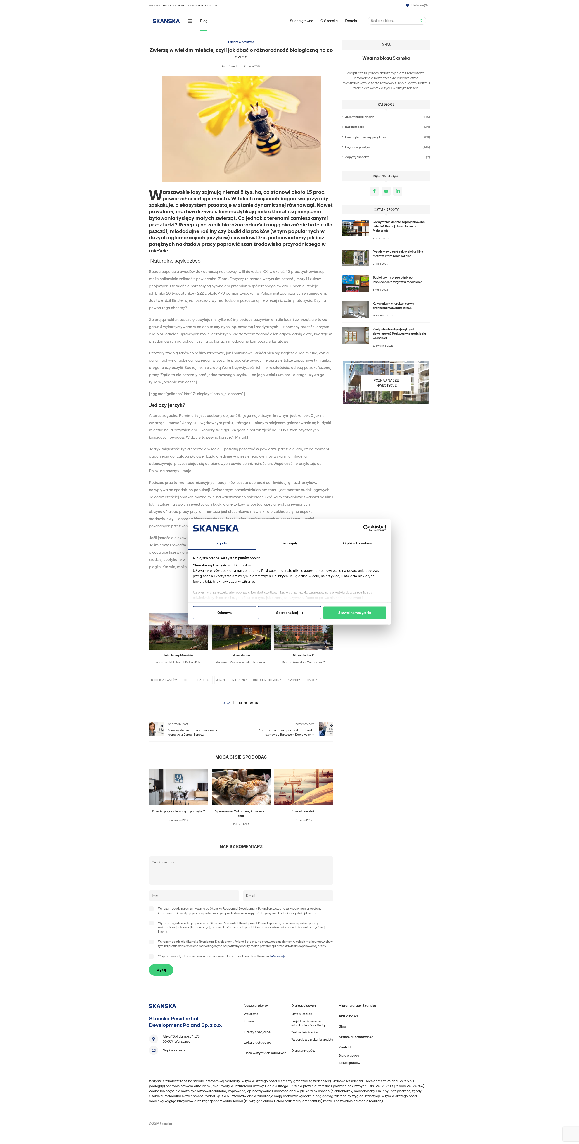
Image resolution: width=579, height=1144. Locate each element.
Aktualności (348, 1016)
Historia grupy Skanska (357, 1005)
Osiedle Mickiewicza (267, 680)
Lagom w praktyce (241, 42)
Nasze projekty (256, 1005)
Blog (203, 21)
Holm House (241, 655)
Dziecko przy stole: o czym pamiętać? (178, 811)
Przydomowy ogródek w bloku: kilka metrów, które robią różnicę (398, 254)
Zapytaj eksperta (387, 157)
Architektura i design (387, 117)
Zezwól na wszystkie (354, 613)
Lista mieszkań (301, 1014)
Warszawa (251, 1014)
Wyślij (161, 970)
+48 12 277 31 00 (208, 5)
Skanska (311, 680)
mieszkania (239, 680)
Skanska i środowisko (356, 1037)
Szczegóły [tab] (289, 543)
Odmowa (224, 613)
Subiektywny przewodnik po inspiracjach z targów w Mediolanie (397, 280)
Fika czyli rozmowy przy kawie (387, 137)
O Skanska (329, 21)
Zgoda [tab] (222, 543)
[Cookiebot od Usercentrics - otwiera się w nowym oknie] (366, 528)
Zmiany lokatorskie (304, 1032)
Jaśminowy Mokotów (179, 655)
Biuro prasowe (349, 1055)
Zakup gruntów (349, 1063)
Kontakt (351, 21)
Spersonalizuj (287, 613)
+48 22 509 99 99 (173, 5)
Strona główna (301, 21)
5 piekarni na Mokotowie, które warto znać (241, 813)
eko (185, 680)
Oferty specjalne (257, 1032)
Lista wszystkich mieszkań (265, 1053)
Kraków (249, 1021)
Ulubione (419, 5)
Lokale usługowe (257, 1042)
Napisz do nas (174, 1050)
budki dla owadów (164, 680)
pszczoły (293, 680)
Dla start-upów (303, 1050)
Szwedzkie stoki (303, 811)
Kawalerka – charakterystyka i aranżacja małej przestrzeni (394, 306)
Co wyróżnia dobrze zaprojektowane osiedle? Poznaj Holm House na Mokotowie (399, 226)
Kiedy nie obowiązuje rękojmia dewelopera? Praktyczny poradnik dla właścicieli (399, 333)
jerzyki (221, 680)
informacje (277, 956)
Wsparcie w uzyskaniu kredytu (312, 1039)
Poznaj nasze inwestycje (386, 382)
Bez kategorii (387, 127)
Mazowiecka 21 (304, 655)
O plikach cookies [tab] (357, 543)
